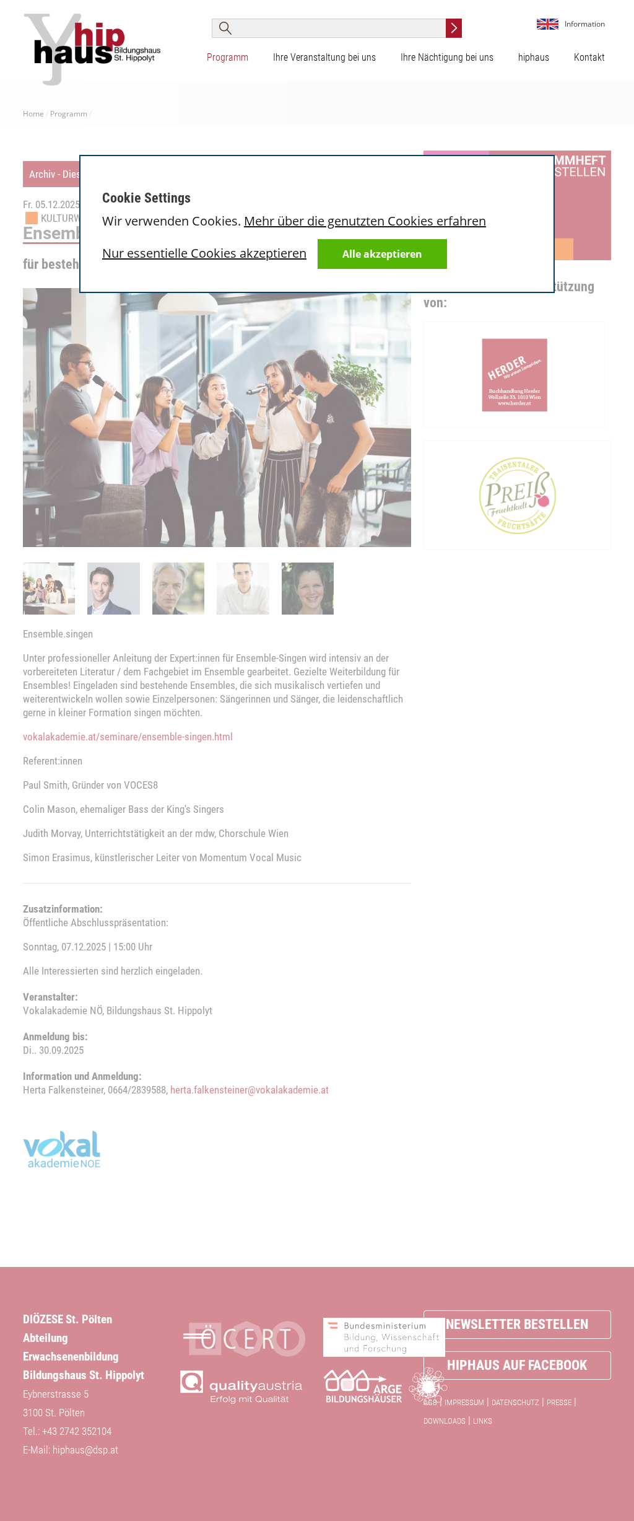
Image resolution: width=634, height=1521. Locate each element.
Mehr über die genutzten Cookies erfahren (365, 221)
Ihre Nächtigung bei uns (447, 57)
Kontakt (589, 57)
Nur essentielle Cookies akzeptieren (204, 253)
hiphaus (533, 57)
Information (585, 24)
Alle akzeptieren (382, 254)
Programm (227, 57)
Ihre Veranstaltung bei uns (324, 57)
